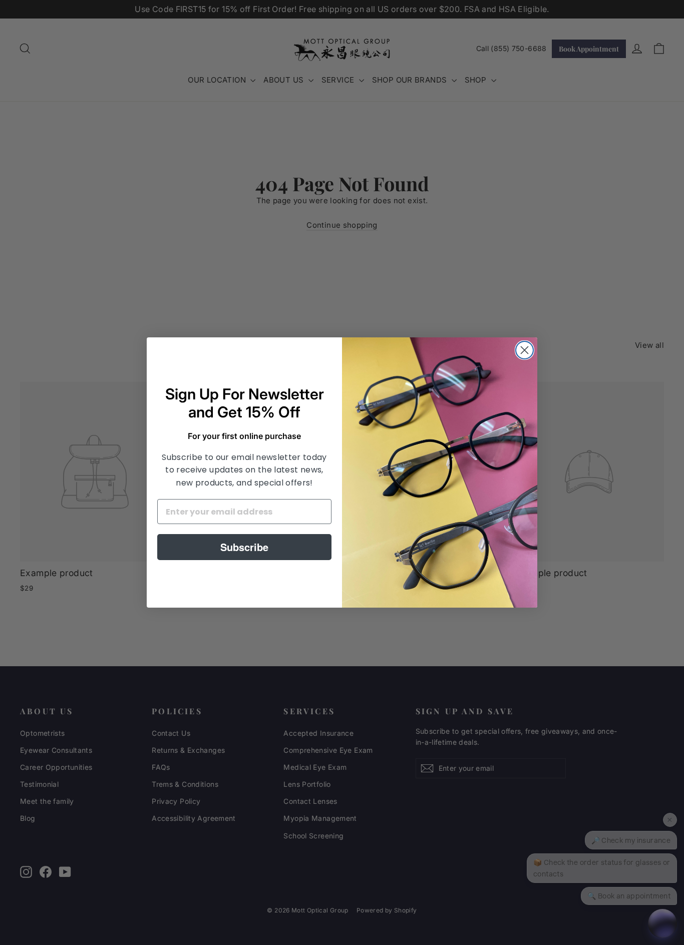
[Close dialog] (524, 350)
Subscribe (244, 547)
